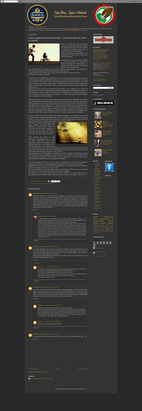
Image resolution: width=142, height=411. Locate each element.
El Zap (39, 216)
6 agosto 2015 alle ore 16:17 (51, 246)
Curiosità (36, 183)
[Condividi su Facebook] (57, 181)
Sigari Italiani (49, 183)
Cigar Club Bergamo (97, 174)
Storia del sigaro (103, 227)
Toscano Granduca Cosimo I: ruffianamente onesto (108, 152)
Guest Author (104, 64)
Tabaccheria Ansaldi (98, 198)
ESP (103, 76)
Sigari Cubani (107, 223)
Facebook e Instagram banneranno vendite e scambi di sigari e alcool (108, 124)
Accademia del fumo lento (98, 165)
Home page (58, 369)
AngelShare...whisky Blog (98, 171)
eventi (95, 219)
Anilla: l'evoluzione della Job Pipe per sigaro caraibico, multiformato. (107, 142)
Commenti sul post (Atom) (40, 372)
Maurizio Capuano (38, 193)
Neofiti (102, 229)
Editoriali (41, 183)
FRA (100, 76)
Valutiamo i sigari (101, 69)
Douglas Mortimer (97, 182)
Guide (44, 183)
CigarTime (97, 179)
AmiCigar (97, 168)
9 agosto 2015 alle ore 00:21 (53, 305)
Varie (54, 183)
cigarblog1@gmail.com (40, 27)
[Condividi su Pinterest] (59, 181)
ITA (94, 76)
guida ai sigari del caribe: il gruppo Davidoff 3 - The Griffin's (107, 133)
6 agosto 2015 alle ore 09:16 (51, 193)
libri (107, 231)
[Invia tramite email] (52, 181)
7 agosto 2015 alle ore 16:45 (51, 287)
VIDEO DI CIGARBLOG (99, 53)
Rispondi (35, 209)
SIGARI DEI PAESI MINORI (100, 56)
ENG (97, 76)
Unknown (40, 266)
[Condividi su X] (56, 181)
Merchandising (98, 232)
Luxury (103, 231)
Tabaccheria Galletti (98, 202)
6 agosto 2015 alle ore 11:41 (49, 216)
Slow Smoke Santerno (98, 192)
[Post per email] (48, 181)
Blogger (85, 389)
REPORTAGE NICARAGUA (100, 55)
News (95, 226)
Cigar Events (98, 177)
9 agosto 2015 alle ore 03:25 (51, 334)
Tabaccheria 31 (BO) (98, 195)
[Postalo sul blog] (54, 181)
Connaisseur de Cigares (104, 63)
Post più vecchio (82, 369)
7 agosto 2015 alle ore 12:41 (53, 266)
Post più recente (33, 369)
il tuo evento (106, 66)
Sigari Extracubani (103, 217)
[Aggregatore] (98, 248)
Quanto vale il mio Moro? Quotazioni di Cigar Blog (108, 114)
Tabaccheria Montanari (98, 205)
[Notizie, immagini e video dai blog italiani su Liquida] (99, 256)
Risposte (37, 213)
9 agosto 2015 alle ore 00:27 (53, 321)
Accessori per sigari (105, 68)
